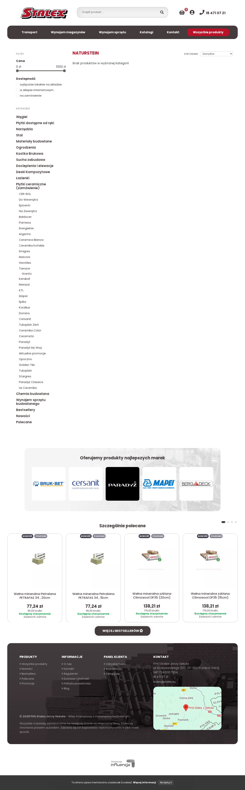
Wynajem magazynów (68, 32)
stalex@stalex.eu (164, 682)
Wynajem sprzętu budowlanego (31, 402)
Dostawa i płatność (76, 679)
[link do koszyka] (182, 12)
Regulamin (70, 674)
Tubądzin (25, 371)
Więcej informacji (144, 782)
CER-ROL (25, 194)
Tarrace (24, 268)
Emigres (24, 251)
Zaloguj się (112, 674)
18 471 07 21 (160, 677)
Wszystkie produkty (208, 32)
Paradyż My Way (30, 348)
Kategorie (23, 108)
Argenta (25, 234)
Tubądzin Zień (29, 325)
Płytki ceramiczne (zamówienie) (31, 186)
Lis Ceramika (28, 388)
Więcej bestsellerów (121, 631)
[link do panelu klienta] (192, 12)
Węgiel (21, 117)
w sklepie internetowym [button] (36, 90)
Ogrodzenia (26, 147)
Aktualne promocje (32, 353)
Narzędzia (24, 129)
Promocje (27, 683)
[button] (223, 522)
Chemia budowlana (32, 393)
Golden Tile (27, 365)
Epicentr (24, 205)
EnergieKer (26, 228)
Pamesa (25, 222)
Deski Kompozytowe (33, 172)
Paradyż (24, 342)
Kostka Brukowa (29, 153)
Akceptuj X (166, 782)
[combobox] (118, 12)
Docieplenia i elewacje (34, 166)
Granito (27, 274)
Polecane (24, 422)
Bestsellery (25, 410)
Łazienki (22, 178)
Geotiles (25, 263)
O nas (67, 664)
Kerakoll (24, 279)
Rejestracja (113, 669)
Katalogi (146, 32)
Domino (24, 313)
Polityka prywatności (77, 683)
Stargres (25, 376)
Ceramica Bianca (31, 240)
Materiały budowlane (34, 141)
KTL (21, 290)
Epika (22, 302)
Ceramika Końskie (31, 245)
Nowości (23, 416)
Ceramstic (26, 336)
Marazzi (24, 284)
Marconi (24, 257)
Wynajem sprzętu (112, 32)
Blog (66, 688)
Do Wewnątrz (28, 200)
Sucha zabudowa (30, 159)
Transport (29, 32)
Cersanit (25, 319)
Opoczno (25, 359)
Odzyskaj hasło (115, 664)
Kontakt (173, 32)
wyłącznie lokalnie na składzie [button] (40, 84)
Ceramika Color (30, 330)
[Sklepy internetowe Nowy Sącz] (122, 763)
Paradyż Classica (31, 382)
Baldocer (25, 217)
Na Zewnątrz (28, 211)
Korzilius (24, 307)
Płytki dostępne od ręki (35, 123)
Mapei (23, 296)
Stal (19, 135)
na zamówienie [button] (30, 96)
